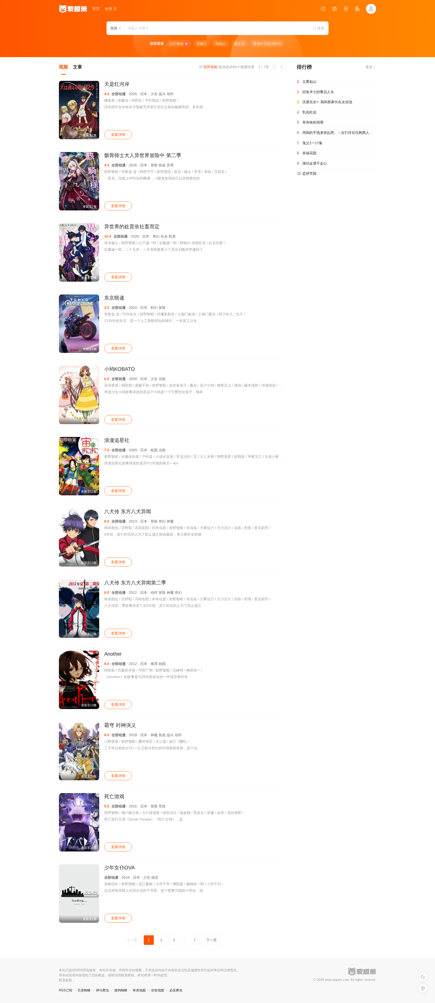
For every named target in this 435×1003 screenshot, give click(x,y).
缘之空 (239, 44)
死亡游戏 (114, 796)
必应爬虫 (176, 990)
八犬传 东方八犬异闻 (127, 511)
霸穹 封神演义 (120, 725)
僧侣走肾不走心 (312, 163)
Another (113, 654)
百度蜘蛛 (84, 990)
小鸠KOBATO (119, 369)
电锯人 (220, 44)
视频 (63, 66)
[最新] (345, 9)
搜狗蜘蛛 (120, 990)
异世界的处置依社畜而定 (132, 226)
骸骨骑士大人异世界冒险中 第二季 (142, 155)
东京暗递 (114, 298)
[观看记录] (323, 9)
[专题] (334, 9)
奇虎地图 (139, 990)
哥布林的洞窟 (310, 122)
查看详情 (118, 135)
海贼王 (201, 44)
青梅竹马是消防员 (267, 44)
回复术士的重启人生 (315, 92)
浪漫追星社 (116, 440)
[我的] (371, 9)
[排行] (357, 9)
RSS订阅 (65, 990)
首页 (96, 9)
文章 (77, 66)
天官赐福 (178, 44)
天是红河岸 (116, 84)
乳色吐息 (306, 112)
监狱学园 (306, 173)
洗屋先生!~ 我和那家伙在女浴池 (324, 102)
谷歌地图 (157, 990)
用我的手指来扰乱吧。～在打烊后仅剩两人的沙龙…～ (336, 133)
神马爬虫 (102, 990)
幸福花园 (306, 153)
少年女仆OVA (119, 867)
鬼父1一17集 (309, 143)
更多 (369, 67)
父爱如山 (306, 82)
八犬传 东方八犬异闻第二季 (135, 582)
